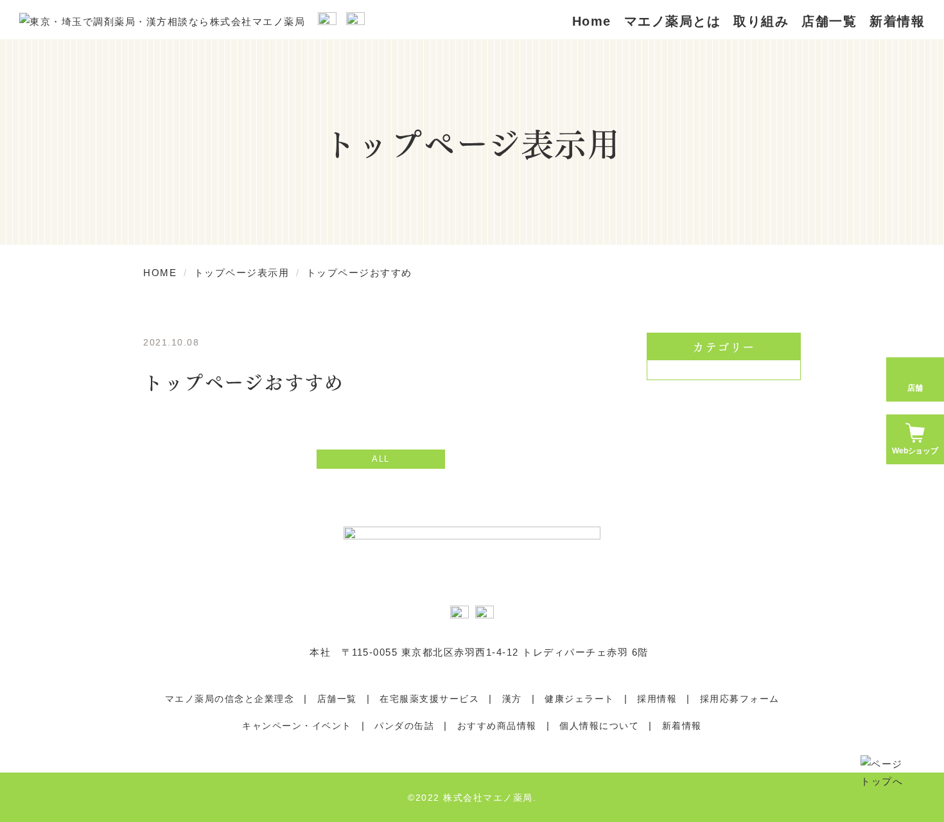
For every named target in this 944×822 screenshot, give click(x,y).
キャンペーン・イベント (297, 726)
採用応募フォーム (740, 699)
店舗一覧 (829, 21)
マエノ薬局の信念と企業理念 (230, 699)
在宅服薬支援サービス (429, 699)
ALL (381, 459)
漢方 (512, 699)
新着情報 (682, 726)
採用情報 (657, 699)
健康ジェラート (580, 699)
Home (591, 21)
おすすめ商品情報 (497, 726)
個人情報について (599, 726)
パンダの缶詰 (404, 726)
